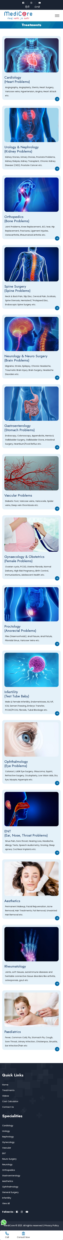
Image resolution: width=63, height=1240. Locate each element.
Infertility (6, 1197)
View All (6, 1203)
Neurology (7, 1164)
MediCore (9, 1225)
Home (5, 1084)
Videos (5, 1095)
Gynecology (8, 1142)
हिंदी (27, 6)
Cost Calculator (10, 1101)
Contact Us (8, 1107)
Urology (6, 1131)
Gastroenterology (11, 1175)
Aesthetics (7, 1181)
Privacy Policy (51, 1225)
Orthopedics (8, 1170)
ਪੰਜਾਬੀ (37, 6)
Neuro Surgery (9, 1158)
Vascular (6, 1147)
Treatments (8, 1090)
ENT (4, 1153)
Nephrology (8, 1136)
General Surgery (10, 1192)
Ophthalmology (10, 1186)
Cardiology (7, 1125)
